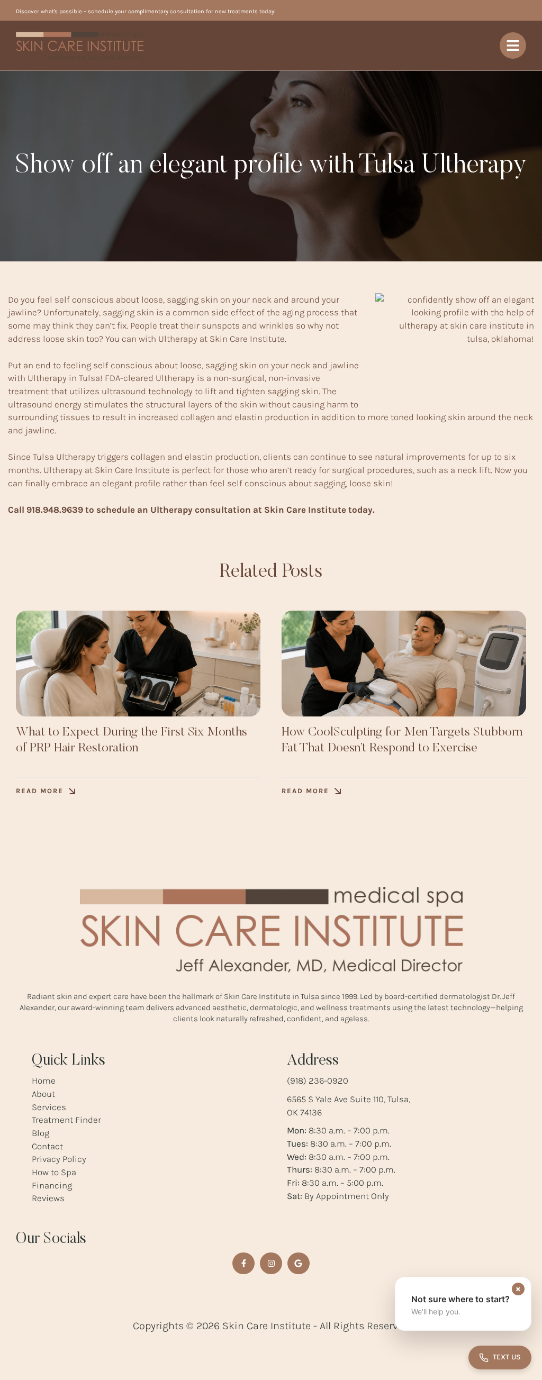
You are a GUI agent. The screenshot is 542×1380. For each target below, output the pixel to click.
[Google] (298, 1263)
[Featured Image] (138, 663)
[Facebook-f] (243, 1263)
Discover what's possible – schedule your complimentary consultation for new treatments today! (146, 11)
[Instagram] (271, 1263)
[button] (45, 791)
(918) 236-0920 (317, 1080)
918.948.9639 (54, 509)
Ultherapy (177, 338)
